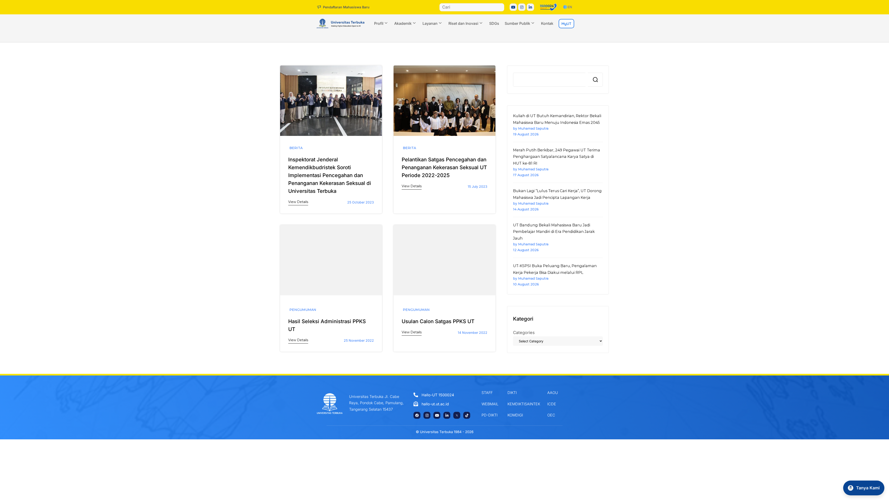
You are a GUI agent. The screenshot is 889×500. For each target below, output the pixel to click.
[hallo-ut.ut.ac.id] (442, 404)
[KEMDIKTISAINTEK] (524, 404)
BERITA (296, 148)
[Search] (500, 7)
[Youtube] (513, 7)
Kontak (547, 23)
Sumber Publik (517, 23)
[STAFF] (491, 392)
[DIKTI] (524, 392)
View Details (298, 202)
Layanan (430, 23)
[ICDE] (557, 404)
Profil (378, 23)
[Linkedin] (530, 7)
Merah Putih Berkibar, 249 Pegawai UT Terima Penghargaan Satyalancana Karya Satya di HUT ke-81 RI (556, 157)
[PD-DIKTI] (491, 415)
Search (595, 80)
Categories (524, 332)
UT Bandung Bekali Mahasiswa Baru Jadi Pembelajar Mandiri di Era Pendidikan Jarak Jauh (554, 232)
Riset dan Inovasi (463, 23)
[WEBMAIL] (491, 404)
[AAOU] (557, 392)
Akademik (403, 23)
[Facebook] (416, 415)
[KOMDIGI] (524, 415)
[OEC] (557, 415)
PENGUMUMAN (302, 310)
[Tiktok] (466, 415)
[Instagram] (522, 7)
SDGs (494, 23)
